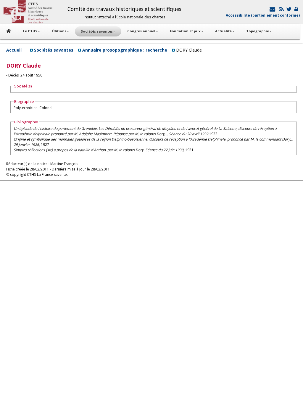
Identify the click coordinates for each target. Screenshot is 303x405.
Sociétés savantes (53, 50)
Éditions (59, 31)
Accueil (14, 50)
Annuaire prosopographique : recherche (124, 50)
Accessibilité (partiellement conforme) (263, 15)
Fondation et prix (186, 31)
